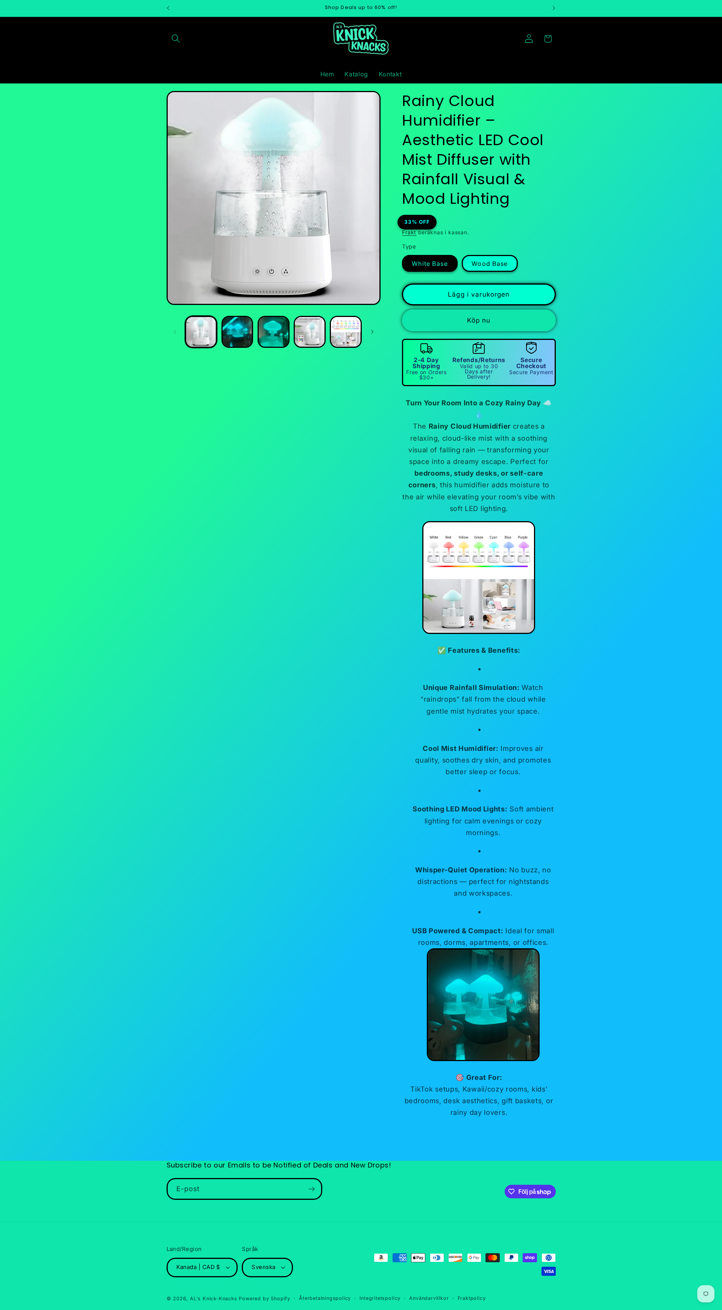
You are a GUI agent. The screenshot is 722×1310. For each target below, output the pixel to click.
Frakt (409, 232)
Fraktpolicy (472, 1298)
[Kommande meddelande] (554, 8)
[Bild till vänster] (175, 331)
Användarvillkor (429, 1298)
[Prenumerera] (311, 1189)
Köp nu (478, 320)
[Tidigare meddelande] (168, 8)
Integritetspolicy (379, 1298)
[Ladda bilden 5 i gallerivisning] (346, 332)
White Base (430, 263)
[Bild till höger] (372, 331)
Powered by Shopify (264, 1298)
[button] (176, 39)
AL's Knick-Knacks (213, 1298)
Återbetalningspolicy (325, 1298)
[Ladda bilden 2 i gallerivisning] (237, 332)
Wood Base (490, 263)
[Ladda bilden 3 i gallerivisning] (274, 332)
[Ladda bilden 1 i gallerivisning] (201, 332)
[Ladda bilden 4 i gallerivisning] (310, 332)
